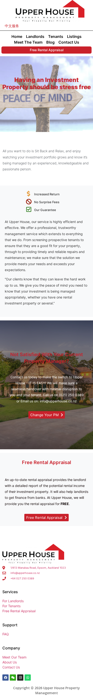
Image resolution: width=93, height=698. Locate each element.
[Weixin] (13, 677)
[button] (12, 26)
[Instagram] (20, 677)
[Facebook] (5, 677)
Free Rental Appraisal (46, 50)
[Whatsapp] (28, 677)
